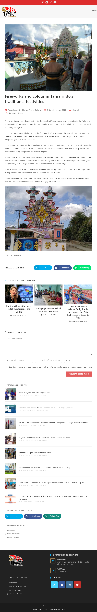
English (76, 110)
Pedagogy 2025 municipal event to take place (48, 310)
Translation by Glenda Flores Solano (24, 110)
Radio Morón (12, 530)
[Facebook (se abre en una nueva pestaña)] (47, 2)
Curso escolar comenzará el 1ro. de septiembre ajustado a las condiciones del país (51, 483)
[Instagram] (69, 584)
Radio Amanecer (13, 534)
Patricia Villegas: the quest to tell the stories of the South (18, 309)
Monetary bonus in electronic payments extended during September (46, 408)
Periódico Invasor (15, 590)
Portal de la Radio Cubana (18, 586)
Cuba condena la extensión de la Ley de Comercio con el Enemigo (45, 468)
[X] (54, 584)
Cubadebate (13, 583)
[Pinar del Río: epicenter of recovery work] (10, 453)
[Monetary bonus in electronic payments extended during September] (10, 408)
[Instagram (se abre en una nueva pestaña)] (51, 2)
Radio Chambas (13, 537)
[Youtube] (77, 584)
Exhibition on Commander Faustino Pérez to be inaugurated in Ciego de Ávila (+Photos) (53, 423)
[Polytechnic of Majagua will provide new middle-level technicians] (10, 438)
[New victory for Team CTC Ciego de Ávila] (10, 393)
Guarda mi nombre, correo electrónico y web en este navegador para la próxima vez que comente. (50, 367)
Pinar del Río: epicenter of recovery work (35, 453)
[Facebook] (61, 584)
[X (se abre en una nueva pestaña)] (43, 2)
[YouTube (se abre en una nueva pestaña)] (54, 2)
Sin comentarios (16, 113)
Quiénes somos (48, 606)
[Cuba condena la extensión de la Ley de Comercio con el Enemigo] (10, 468)
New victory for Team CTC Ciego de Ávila (35, 393)
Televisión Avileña (15, 594)
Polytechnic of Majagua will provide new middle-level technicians (44, 438)
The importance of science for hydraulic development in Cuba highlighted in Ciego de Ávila (78, 312)
